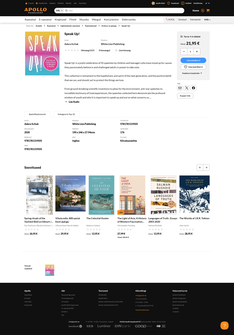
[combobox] (119, 10)
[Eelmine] (200, 167)
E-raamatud (45, 19)
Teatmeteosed (91, 26)
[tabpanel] (117, 138)
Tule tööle (27, 302)
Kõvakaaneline (128, 140)
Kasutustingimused (68, 295)
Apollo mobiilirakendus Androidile (110, 302)
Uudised (175, 308)
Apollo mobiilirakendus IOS (108, 305)
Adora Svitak (71, 43)
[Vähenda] (184, 51)
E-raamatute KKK (67, 308)
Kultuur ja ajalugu (109, 26)
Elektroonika (129, 19)
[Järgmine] (206, 167)
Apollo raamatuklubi (180, 302)
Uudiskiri (176, 312)
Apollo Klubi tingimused (69, 305)
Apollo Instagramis (179, 298)
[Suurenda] (42, 53)
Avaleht (39, 26)
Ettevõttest (28, 295)
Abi (62, 315)
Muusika (84, 19)
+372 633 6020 (141, 299)
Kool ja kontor (111, 19)
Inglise (75, 140)
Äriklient (64, 312)
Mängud (96, 19)
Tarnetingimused (67, 298)
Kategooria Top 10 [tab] (66, 114)
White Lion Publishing (112, 43)
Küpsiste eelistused (142, 310)
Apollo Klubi (102, 298)
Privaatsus (65, 302)
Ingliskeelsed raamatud (70, 26)
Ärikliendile (102, 295)
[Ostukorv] (208, 10)
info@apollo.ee (141, 295)
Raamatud (30, 19)
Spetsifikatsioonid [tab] (37, 114)
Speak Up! (126, 26)
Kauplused (28, 305)
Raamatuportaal (178, 305)
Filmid (72, 19)
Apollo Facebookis (179, 295)
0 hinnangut (104, 50)
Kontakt (27, 298)
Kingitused (60, 19)
